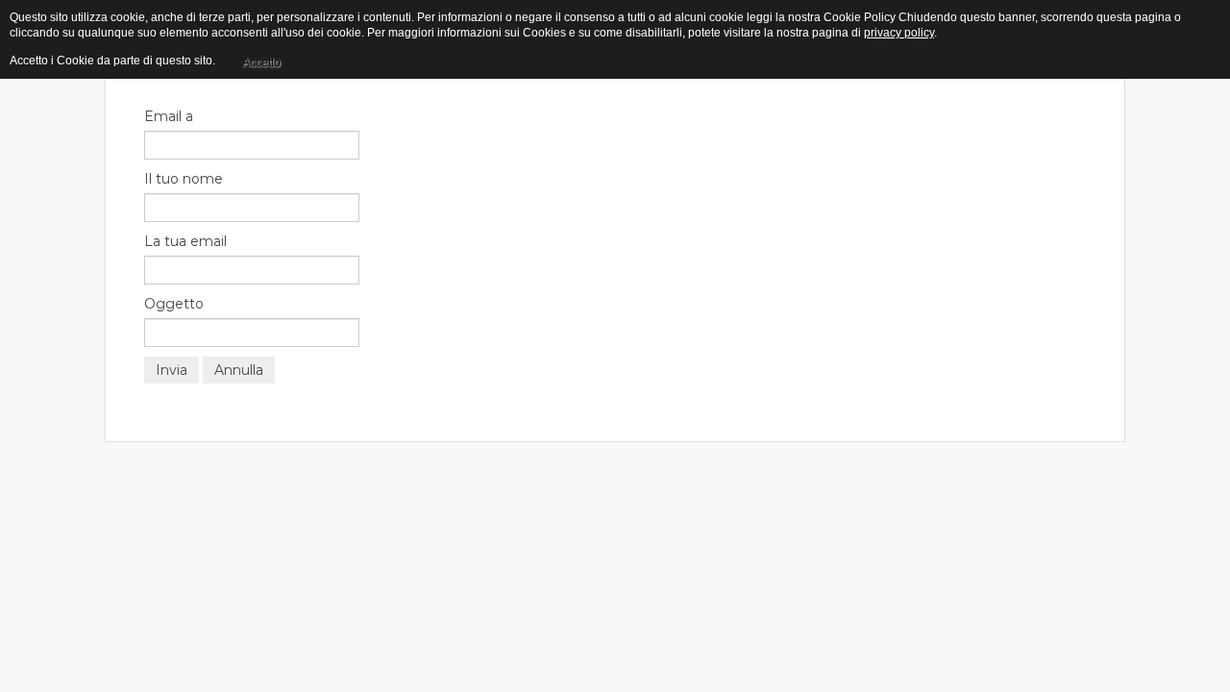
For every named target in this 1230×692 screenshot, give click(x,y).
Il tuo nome (183, 178)
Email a (168, 116)
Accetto (261, 62)
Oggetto (174, 303)
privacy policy (899, 32)
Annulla (238, 370)
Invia (171, 370)
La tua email (185, 241)
